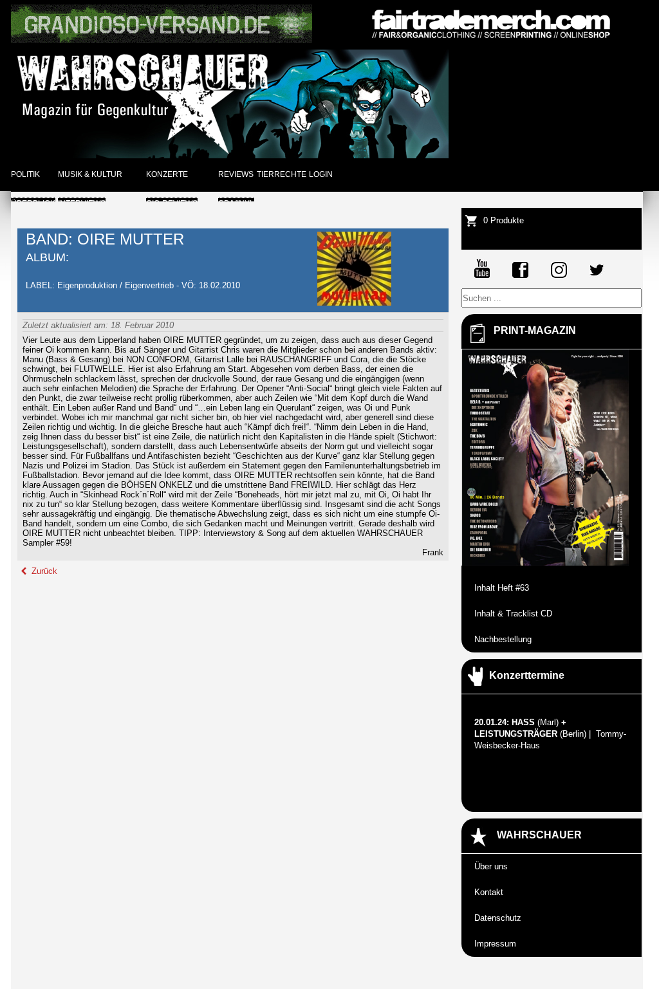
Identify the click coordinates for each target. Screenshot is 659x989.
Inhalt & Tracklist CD (513, 613)
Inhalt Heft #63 (501, 588)
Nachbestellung (503, 639)
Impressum (495, 943)
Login (321, 174)
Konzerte (167, 174)
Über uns (491, 866)
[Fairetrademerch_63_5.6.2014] (491, 40)
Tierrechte (281, 174)
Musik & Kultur (90, 174)
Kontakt (488, 892)
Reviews (236, 174)
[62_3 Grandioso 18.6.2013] (161, 40)
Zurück (43, 571)
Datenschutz (497, 918)
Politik (25, 174)
